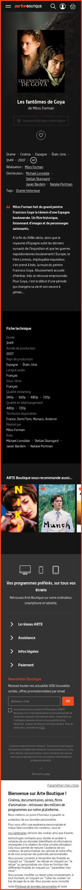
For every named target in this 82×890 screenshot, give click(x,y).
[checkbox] (10, 710)
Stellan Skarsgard (38, 178)
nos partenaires (17, 833)
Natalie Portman (61, 184)
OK (68, 701)
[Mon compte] (63, 6)
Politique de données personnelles (36, 886)
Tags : (10, 190)
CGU (42, 727)
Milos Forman (34, 167)
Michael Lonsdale (37, 173)
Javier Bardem (35, 184)
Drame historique (28, 190)
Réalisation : (14, 167)
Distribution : (15, 173)
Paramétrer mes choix (63, 785)
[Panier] (72, 6)
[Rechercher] (52, 6)
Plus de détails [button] (19, 508)
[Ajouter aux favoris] (41, 135)
